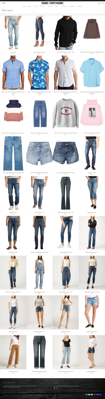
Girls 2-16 (50, 6)
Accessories (71, 6)
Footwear (64, 6)
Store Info (80, 6)
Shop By (2, 14)
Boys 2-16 (42, 6)
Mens (36, 6)
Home (24, 6)
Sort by (101, 14)
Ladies (29, 6)
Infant (56, 6)
